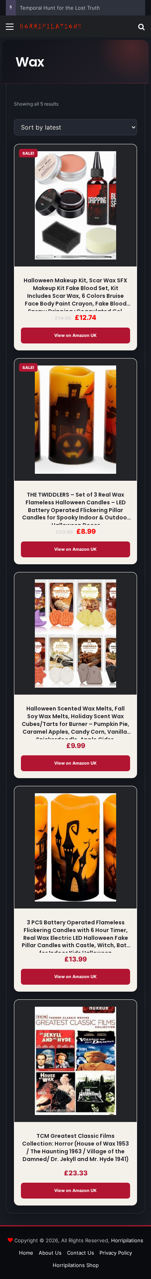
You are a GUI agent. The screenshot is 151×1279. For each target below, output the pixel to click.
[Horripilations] (50, 26)
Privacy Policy (116, 1253)
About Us (50, 1253)
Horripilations (127, 1240)
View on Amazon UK (75, 335)
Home (26, 1253)
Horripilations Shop (76, 1265)
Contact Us (80, 1253)
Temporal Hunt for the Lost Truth (60, 8)
